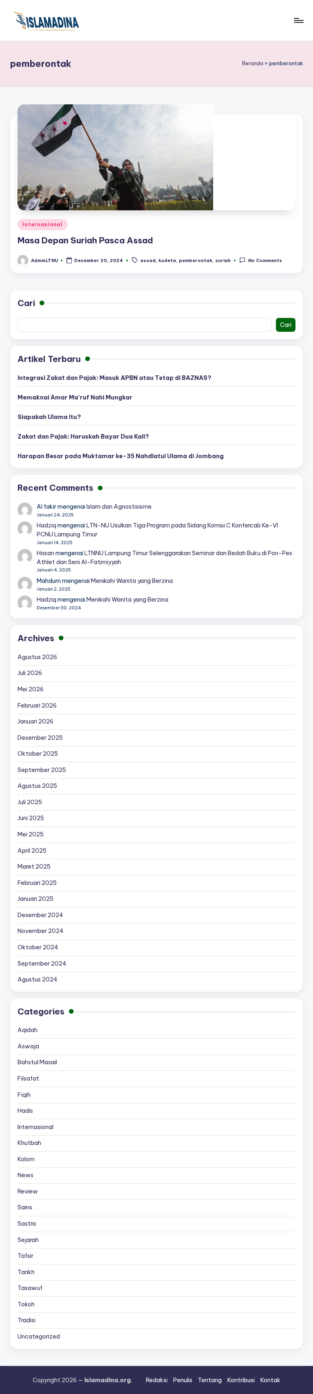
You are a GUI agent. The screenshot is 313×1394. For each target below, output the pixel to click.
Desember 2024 (40, 915)
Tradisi (26, 1320)
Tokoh (26, 1304)
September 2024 (42, 963)
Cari (26, 303)
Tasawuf (30, 1288)
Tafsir (25, 1255)
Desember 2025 (40, 737)
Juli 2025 (30, 802)
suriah (223, 261)
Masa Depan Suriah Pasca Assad (85, 240)
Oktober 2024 (38, 947)
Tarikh (26, 1272)
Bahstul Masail (37, 1062)
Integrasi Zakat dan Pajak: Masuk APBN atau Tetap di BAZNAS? (115, 378)
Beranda (252, 63)
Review (28, 1191)
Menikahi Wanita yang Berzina (132, 581)
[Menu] (298, 20)
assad (148, 261)
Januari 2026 (35, 721)
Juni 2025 (31, 818)
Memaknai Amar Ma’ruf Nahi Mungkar (75, 397)
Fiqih (24, 1094)
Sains (25, 1207)
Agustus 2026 (37, 657)
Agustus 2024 (37, 979)
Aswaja (28, 1046)
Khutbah (29, 1143)
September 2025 (42, 770)
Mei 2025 (31, 834)
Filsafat (28, 1078)
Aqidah (27, 1030)
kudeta (167, 261)
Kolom (26, 1159)
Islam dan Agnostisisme (119, 506)
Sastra (27, 1223)
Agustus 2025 (37, 786)
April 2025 (32, 850)
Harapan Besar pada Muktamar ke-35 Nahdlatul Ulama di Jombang (121, 456)
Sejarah (28, 1240)
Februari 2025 (37, 883)
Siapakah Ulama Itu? (49, 417)
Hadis (25, 1110)
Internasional (42, 224)
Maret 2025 (34, 866)
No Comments (265, 261)
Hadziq (46, 525)
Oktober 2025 (38, 753)
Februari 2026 (37, 705)
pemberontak (195, 261)
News (25, 1175)
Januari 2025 (35, 898)
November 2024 (41, 931)
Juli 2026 (30, 673)
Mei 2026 (31, 689)
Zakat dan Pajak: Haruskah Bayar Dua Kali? (83, 436)
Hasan (45, 553)
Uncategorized (39, 1336)
